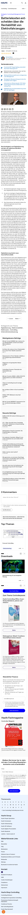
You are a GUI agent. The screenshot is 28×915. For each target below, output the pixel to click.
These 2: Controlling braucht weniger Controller (12, 383)
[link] (4, 8)
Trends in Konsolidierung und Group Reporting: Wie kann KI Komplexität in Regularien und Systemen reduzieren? (14, 445)
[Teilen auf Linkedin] (12, 109)
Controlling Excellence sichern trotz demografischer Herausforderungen (14, 479)
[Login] (25, 2)
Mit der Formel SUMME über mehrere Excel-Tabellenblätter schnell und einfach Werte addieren (14, 342)
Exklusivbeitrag (7, 548)
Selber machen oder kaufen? (10, 452)
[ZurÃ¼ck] (21, 553)
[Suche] (22, 2)
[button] (6, 509)
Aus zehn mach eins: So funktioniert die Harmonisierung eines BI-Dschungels (13, 466)
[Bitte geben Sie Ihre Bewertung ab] (10, 53)
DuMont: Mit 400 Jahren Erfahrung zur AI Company (13, 416)
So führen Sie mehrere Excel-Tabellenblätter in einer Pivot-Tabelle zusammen (14, 349)
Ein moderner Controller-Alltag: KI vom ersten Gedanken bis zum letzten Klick (13, 438)
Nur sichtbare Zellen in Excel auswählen (13, 389)
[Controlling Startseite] (4, 3)
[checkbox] (2, 505)
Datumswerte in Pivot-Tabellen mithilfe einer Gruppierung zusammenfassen (14, 356)
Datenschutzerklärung (10, 778)
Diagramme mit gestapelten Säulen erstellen (12, 363)
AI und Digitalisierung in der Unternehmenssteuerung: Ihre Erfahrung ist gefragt (14, 472)
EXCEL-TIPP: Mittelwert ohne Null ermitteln (12, 395)
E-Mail (2, 769)
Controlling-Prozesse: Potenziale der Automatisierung (12, 370)
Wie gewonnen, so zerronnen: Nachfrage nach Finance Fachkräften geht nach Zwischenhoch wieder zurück (14, 458)
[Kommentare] (13, 53)
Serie (3, 51)
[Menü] (10, 2)
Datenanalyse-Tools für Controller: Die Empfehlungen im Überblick (13, 431)
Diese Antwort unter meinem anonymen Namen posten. (14, 505)
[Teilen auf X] (5, 109)
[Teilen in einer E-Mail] (2, 109)
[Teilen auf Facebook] (7, 109)
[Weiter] (24, 553)
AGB (23, 775)
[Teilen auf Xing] (10, 109)
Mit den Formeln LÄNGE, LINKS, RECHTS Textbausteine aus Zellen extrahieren (14, 376)
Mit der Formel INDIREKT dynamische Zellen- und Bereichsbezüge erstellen (14, 402)
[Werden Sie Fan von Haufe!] (2, 872)
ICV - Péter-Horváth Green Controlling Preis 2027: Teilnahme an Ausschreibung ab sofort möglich (13, 424)
